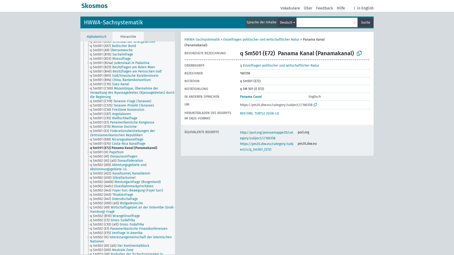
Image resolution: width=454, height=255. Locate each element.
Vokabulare (290, 8)
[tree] (127, 148)
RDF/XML (246, 113)
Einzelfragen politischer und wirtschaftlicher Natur (261, 40)
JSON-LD (272, 113)
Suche (365, 23)
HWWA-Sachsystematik (113, 22)
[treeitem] (125, 42)
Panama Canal (251, 97)
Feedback (324, 8)
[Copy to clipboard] (359, 53)
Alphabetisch (96, 37)
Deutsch (286, 23)
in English (365, 8)
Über (308, 8)
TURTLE (259, 113)
